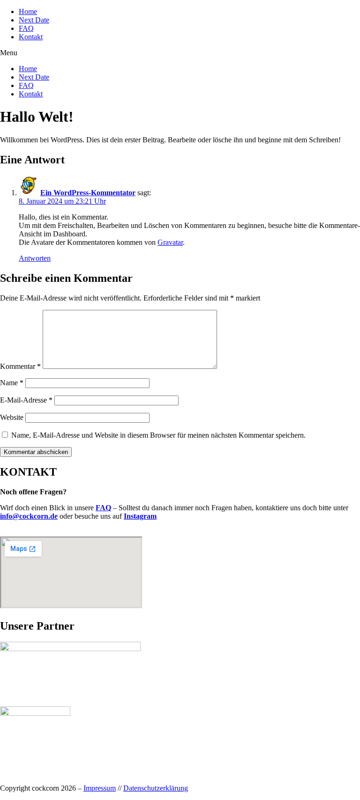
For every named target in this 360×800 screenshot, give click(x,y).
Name (11, 383)
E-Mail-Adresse (26, 400)
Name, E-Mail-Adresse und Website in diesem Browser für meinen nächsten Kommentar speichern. (158, 435)
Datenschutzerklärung (155, 788)
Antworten (35, 258)
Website (11, 417)
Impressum (99, 788)
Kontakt (31, 37)
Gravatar (170, 242)
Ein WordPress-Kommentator (87, 193)
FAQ (26, 28)
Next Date (34, 20)
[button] (180, 53)
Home (28, 11)
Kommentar (20, 366)
